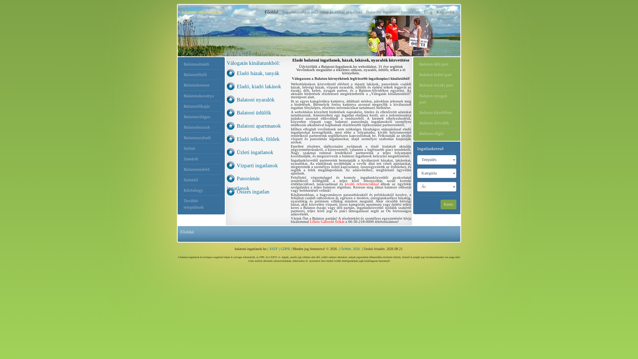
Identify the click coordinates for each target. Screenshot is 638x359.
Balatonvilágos (197, 116)
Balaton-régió (431, 133)
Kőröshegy (193, 190)
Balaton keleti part (435, 74)
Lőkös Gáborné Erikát (327, 222)
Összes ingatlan (253, 191)
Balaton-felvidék (434, 123)
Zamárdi (191, 159)
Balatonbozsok (197, 127)
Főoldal (272, 11)
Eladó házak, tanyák (258, 73)
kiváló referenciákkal (362, 184)
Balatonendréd (197, 169)
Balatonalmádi (196, 64)
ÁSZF (273, 249)
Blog (428, 11)
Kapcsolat (445, 11)
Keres (448, 204)
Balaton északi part (436, 85)
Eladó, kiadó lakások (259, 86)
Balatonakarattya (199, 95)
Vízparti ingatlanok (257, 165)
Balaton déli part (434, 64)
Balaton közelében (435, 112)
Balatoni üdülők (254, 112)
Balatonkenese (197, 85)
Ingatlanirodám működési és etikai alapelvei (322, 11)
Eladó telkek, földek (258, 139)
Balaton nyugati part (433, 98)
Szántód (191, 180)
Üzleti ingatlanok (255, 152)
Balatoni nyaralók (256, 99)
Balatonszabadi (197, 137)
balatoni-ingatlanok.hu (202, 11)
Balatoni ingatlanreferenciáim (393, 11)
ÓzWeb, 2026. (351, 249)
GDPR (285, 249)
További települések (194, 203)
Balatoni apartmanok (259, 126)
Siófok (189, 148)
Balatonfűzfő (195, 74)
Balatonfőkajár (197, 106)
